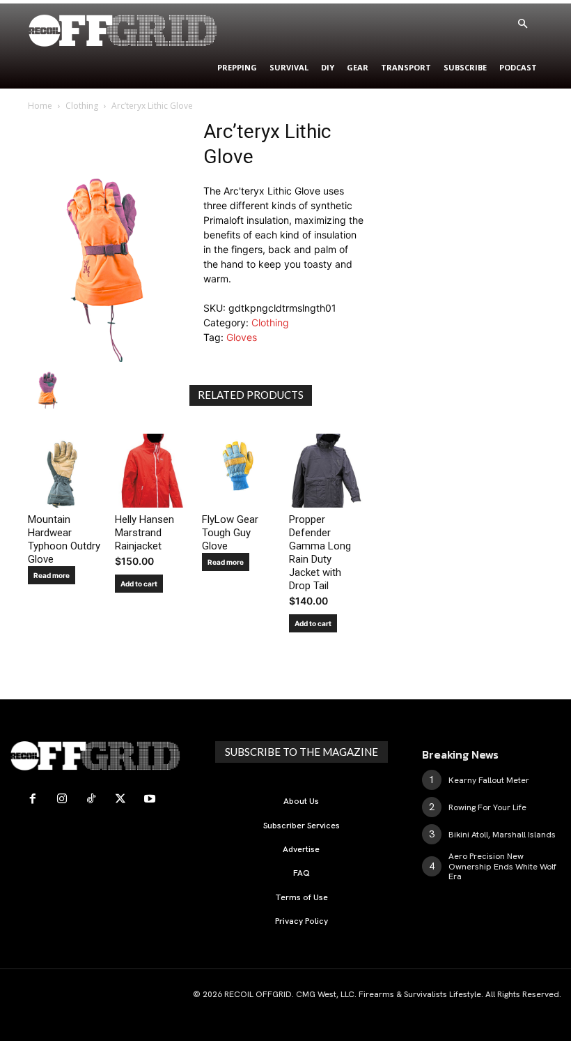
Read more (51, 575)
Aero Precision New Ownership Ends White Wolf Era (502, 866)
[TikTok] (91, 799)
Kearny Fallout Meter (488, 780)
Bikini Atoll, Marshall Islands (502, 834)
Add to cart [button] (138, 583)
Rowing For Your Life (487, 807)
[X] (120, 799)
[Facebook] (33, 799)
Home (40, 106)
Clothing (81, 106)
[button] (522, 24)
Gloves (241, 337)
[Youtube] (150, 799)
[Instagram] (62, 799)
